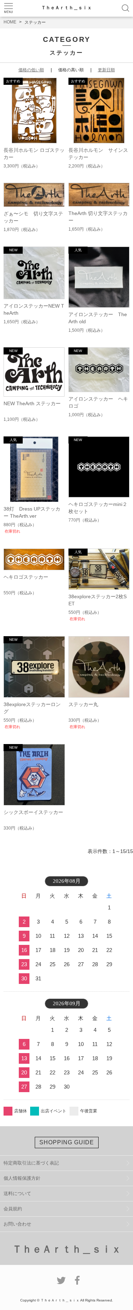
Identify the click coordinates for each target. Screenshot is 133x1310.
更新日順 (106, 69)
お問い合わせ (17, 1224)
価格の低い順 (31, 69)
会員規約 (13, 1208)
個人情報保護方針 (22, 1178)
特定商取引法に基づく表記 (31, 1163)
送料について (17, 1193)
